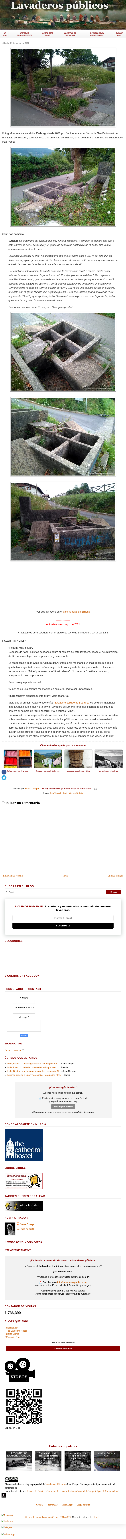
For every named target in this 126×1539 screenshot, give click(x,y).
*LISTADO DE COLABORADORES (23, 1242)
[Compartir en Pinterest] (112, 788)
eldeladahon (12, 1328)
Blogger (96, 1517)
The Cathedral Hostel (16, 1331)
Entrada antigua (115, 875)
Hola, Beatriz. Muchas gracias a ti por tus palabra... (33, 1063)
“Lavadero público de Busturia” (71, 702)
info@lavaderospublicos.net (72, 1282)
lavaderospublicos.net (55, 1484)
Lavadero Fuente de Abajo (107, 1454)
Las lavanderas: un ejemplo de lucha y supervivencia (77, 1456)
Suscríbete (63, 925)
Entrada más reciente (13, 875)
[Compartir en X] (106, 788)
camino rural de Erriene (76, 611)
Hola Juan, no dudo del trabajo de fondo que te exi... (33, 1067)
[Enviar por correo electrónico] (100, 788)
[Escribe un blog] (103, 788)
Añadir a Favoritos (63, 1349)
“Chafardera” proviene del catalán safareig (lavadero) (48, 1456)
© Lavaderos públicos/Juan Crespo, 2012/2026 (48, 1517)
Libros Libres (12, 1334)
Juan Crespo (27, 1224)
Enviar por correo (63, 1106)
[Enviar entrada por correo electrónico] (95, 788)
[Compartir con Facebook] (109, 788)
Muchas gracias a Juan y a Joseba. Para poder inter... (34, 1075)
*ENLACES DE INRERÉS (18, 1250)
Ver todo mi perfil (25, 1229)
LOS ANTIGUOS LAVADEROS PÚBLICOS (19, 1454)
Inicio (65, 875)
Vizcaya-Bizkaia (76, 793)
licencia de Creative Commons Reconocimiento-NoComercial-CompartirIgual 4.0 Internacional (73, 1491)
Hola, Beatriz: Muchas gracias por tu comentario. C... (34, 1071)
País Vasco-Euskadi (58, 793)
